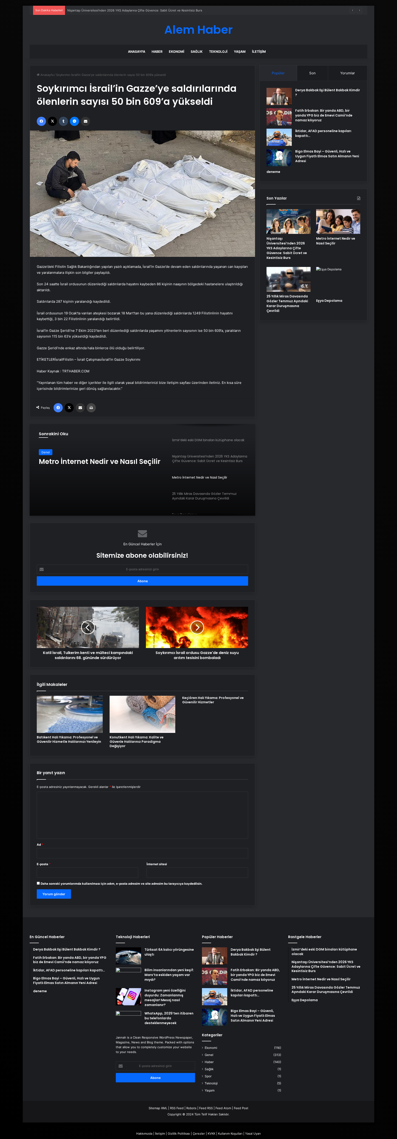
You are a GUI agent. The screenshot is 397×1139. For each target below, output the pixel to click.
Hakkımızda (144, 1133)
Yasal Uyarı (253, 1133)
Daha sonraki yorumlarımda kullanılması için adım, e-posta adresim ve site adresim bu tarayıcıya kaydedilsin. (121, 883)
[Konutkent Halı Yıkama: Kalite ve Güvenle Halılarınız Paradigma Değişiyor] (143, 714)
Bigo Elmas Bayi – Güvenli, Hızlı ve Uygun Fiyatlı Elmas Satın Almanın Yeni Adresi (327, 156)
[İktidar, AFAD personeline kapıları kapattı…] (279, 137)
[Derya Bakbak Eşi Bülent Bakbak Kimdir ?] (279, 96)
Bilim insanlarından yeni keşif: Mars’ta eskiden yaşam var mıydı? (169, 975)
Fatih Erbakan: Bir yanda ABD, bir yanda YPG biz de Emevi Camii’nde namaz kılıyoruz (323, 115)
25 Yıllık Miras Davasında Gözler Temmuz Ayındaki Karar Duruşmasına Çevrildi (287, 303)
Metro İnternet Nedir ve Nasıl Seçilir (93, 10)
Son (312, 73)
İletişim (259, 51)
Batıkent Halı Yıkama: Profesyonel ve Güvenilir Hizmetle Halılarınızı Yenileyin (69, 739)
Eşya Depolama (329, 300)
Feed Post (241, 1108)
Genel (209, 1055)
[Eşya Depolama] (338, 281)
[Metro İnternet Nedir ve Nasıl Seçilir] (338, 221)
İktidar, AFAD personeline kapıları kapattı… (252, 993)
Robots (191, 1108)
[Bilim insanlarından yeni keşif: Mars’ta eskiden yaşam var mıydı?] (128, 976)
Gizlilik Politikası (179, 1133)
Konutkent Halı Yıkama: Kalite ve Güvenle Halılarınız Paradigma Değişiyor (137, 741)
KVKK (211, 1133)
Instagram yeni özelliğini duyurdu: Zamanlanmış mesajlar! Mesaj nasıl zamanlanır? (165, 997)
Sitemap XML (158, 1108)
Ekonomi (176, 51)
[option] (142, 470)
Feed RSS (206, 1108)
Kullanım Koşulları (230, 1133)
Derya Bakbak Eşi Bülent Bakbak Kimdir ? (251, 952)
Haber (157, 51)
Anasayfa (136, 51)
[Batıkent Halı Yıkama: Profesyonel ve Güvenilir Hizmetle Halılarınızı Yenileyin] (70, 714)
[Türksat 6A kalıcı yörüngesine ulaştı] (128, 955)
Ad (40, 844)
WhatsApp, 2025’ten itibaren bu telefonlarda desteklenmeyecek (169, 1018)
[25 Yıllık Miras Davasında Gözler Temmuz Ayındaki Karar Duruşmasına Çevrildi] (289, 279)
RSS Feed (177, 1108)
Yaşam (240, 51)
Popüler (278, 73)
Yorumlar (347, 73)
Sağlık (197, 51)
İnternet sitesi (157, 864)
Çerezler (199, 1133)
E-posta (44, 864)
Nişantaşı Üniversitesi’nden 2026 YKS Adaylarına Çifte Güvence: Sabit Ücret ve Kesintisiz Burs (287, 248)
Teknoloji (218, 51)
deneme (273, 171)
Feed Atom (223, 1108)
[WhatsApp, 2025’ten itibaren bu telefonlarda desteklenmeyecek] (128, 1019)
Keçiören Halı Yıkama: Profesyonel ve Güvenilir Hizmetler (213, 700)
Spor (208, 1076)
